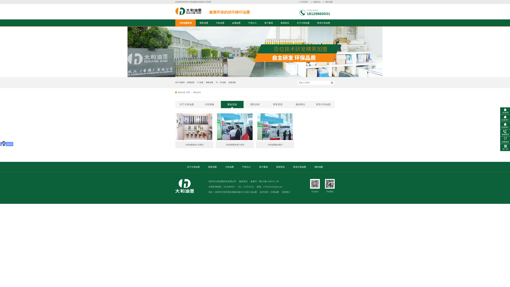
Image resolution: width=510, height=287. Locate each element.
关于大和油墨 (303, 23)
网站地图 (329, 2)
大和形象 (209, 104)
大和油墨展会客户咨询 (235, 145)
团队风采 (255, 104)
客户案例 (268, 23)
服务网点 (300, 104)
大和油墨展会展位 (275, 145)
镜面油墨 (209, 82)
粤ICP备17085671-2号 (269, 181)
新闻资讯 (285, 23)
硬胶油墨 (204, 23)
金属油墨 (236, 23)
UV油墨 (200, 82)
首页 (188, 92)
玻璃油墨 (190, 82)
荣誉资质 (277, 104)
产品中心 (252, 23)
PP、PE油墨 (221, 82)
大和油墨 (274, 192)
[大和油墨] (315, 184)
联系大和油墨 (323, 23)
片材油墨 (220, 23)
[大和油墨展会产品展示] (194, 126)
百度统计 (286, 192)
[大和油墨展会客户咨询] (235, 126)
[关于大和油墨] (255, 76)
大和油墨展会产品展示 (194, 145)
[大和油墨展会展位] (275, 126)
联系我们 (305, 2)
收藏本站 (317, 2)
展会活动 (197, 92)
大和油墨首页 (185, 23)
